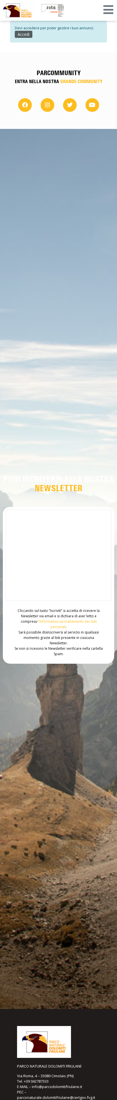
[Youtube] (92, 105)
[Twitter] (70, 105)
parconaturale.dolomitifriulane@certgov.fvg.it (56, 1097)
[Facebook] (25, 105)
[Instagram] (47, 105)
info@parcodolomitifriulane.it (57, 1086)
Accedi (24, 34)
